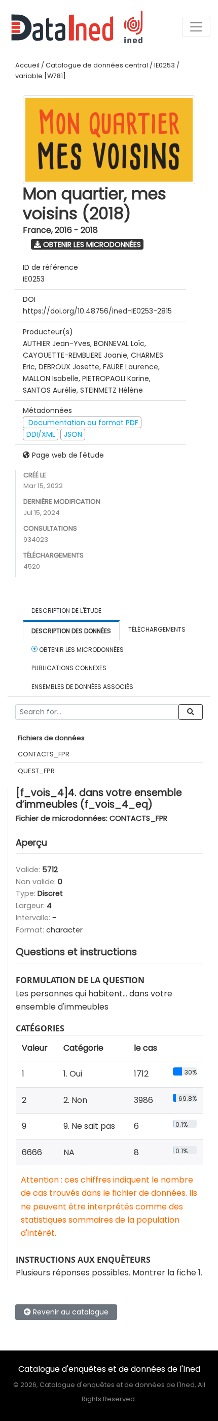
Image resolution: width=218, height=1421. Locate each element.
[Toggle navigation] (196, 27)
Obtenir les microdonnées (91, 244)
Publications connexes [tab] (68, 668)
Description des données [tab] (71, 631)
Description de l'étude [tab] (66, 610)
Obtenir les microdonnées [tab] (81, 649)
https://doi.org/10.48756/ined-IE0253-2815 (97, 311)
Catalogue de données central (97, 65)
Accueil (27, 65)
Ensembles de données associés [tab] (82, 686)
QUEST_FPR (36, 771)
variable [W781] (40, 76)
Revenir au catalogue (69, 1312)
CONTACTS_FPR (43, 754)
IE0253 (164, 65)
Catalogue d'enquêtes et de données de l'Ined (109, 1369)
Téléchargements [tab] (157, 629)
